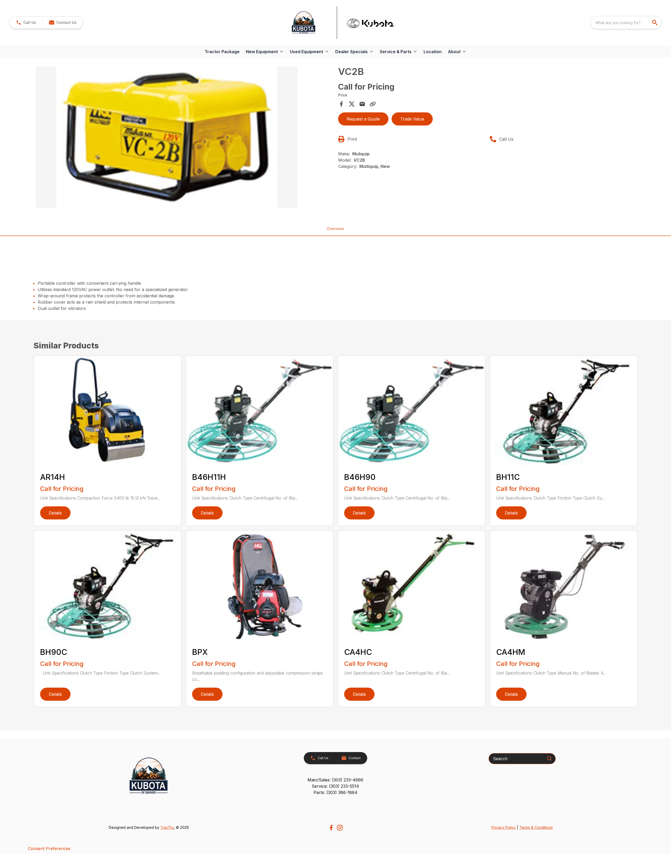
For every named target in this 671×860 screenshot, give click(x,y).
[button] (26, 22)
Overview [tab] (335, 228)
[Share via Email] (362, 104)
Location (433, 51)
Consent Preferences (49, 848)
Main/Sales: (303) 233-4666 (335, 779)
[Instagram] (340, 828)
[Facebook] (331, 828)
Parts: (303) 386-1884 (335, 792)
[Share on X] (352, 104)
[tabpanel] (184, 137)
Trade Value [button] (412, 119)
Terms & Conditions (536, 827)
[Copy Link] (373, 104)
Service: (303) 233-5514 (335, 786)
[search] (655, 23)
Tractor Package (222, 51)
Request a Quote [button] (363, 119)
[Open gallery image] (167, 137)
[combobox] (626, 22)
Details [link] (55, 513)
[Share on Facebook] (341, 104)
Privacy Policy (503, 827)
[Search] (549, 758)
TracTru (167, 827)
